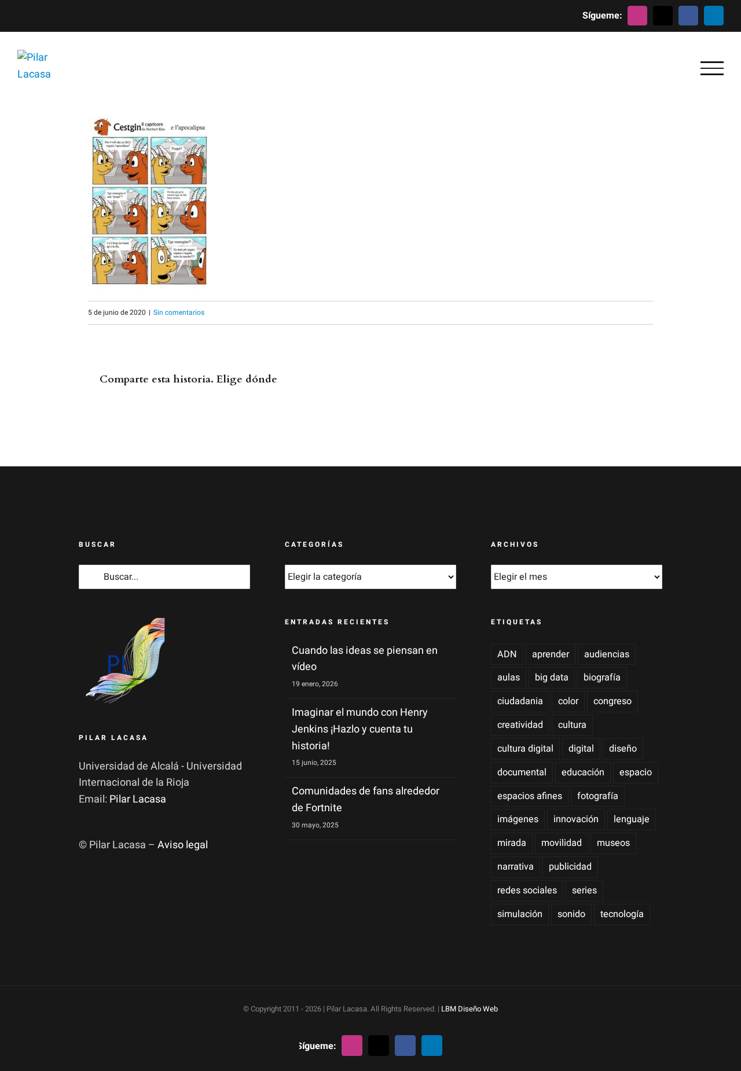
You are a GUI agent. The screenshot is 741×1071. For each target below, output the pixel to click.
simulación (519, 914)
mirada (511, 843)
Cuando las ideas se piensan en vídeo (365, 659)
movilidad (561, 843)
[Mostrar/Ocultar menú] (712, 68)
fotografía (597, 796)
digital (581, 749)
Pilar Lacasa (137, 799)
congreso (612, 701)
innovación (576, 819)
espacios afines (529, 796)
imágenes (517, 819)
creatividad (520, 725)
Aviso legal (182, 845)
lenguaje (632, 819)
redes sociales (527, 890)
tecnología (622, 914)
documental (521, 772)
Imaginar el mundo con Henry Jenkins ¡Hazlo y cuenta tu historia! (360, 729)
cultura (572, 725)
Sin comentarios (178, 312)
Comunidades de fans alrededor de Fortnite (365, 799)
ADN (507, 654)
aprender (550, 654)
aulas (508, 677)
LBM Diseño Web (469, 1008)
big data (551, 677)
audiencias (606, 654)
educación (583, 772)
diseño (623, 749)
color (568, 701)
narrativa (515, 867)
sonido (571, 914)
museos (613, 843)
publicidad (570, 867)
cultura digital (525, 749)
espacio (635, 772)
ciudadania (520, 701)
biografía (602, 677)
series (584, 890)
